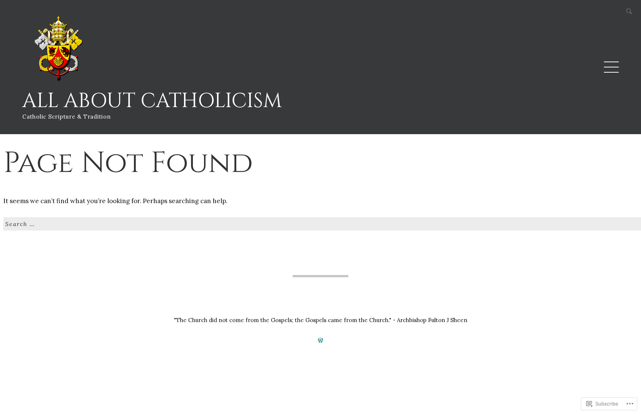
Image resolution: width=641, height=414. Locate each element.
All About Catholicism (152, 101)
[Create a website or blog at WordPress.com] (320, 340)
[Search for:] (322, 224)
